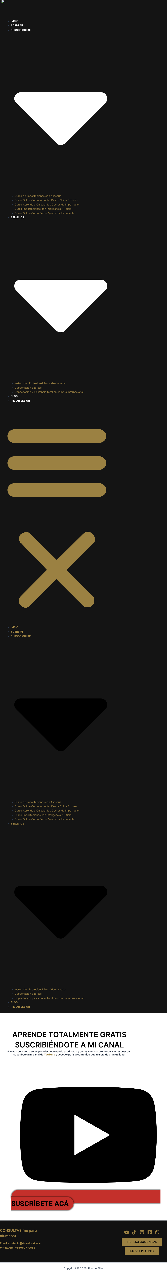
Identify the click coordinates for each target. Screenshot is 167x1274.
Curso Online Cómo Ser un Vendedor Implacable (44, 213)
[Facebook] (149, 1232)
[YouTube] (126, 1232)
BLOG (14, 396)
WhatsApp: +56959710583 (17, 1247)
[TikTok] (134, 1232)
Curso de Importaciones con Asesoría (38, 195)
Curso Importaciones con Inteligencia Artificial (43, 208)
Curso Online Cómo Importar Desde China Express (46, 200)
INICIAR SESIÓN (20, 400)
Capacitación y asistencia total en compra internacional (49, 392)
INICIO (14, 21)
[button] (57, 516)
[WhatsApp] (157, 1232)
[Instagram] (142, 1232)
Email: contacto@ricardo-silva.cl (20, 1243)
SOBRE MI (17, 25)
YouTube (49, 1054)
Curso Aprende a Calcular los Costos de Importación (47, 204)
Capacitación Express (28, 387)
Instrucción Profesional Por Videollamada (40, 383)
